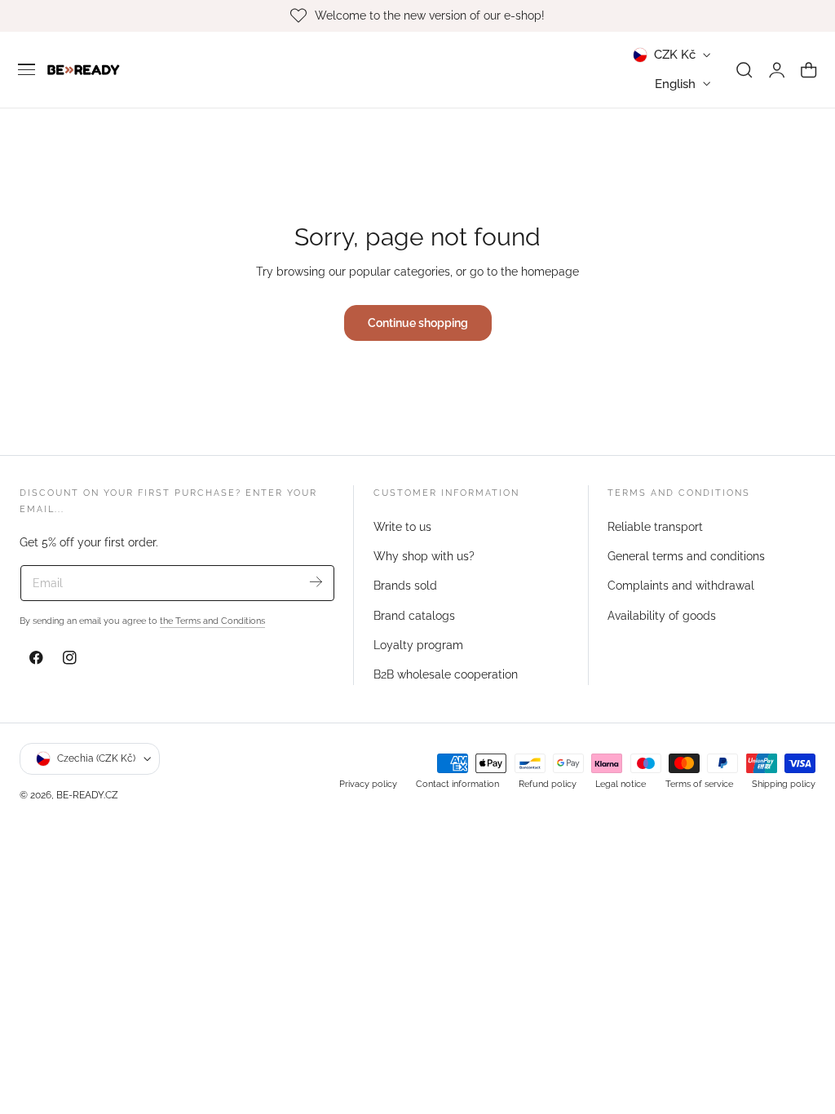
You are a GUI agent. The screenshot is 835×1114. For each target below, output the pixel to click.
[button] (27, 70)
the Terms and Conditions (212, 620)
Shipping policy (783, 783)
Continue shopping (418, 322)
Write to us (402, 526)
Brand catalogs (414, 614)
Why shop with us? (424, 556)
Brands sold (405, 585)
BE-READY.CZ (87, 795)
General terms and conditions (686, 556)
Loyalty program (418, 645)
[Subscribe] (316, 581)
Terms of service (699, 783)
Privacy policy (368, 783)
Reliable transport (655, 526)
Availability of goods (661, 614)
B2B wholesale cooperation (445, 674)
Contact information (457, 783)
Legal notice (620, 783)
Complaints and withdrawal (680, 585)
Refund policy (548, 783)
